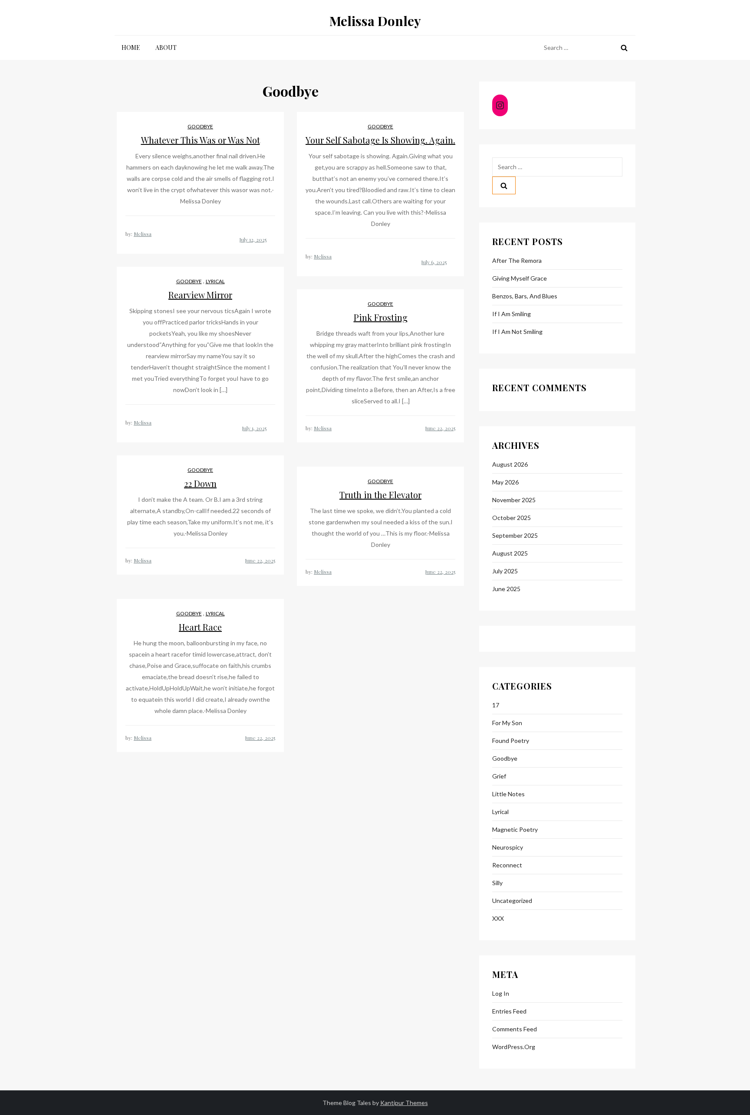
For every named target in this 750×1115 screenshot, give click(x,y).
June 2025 (506, 588)
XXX (498, 918)
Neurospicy (507, 847)
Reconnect (507, 865)
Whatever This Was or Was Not (200, 140)
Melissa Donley (375, 20)
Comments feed (514, 1029)
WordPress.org (513, 1046)
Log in (500, 993)
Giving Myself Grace (519, 278)
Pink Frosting (381, 317)
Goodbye (200, 126)
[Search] (624, 48)
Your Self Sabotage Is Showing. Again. (380, 140)
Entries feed (509, 1011)
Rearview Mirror (200, 295)
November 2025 (514, 500)
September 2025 (515, 535)
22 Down (200, 483)
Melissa (142, 233)
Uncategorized (512, 900)
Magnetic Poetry (515, 829)
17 (495, 705)
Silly (497, 882)
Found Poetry (510, 740)
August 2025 (510, 553)
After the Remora (517, 260)
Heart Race (200, 627)
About (166, 47)
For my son (507, 722)
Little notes (508, 794)
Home (131, 47)
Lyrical (215, 281)
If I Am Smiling (511, 313)
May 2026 (505, 482)
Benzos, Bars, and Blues (524, 296)
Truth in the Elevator (380, 494)
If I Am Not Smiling (517, 331)
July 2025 (505, 571)
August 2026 (510, 464)
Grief (499, 776)
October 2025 (511, 517)
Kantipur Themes (404, 1102)
